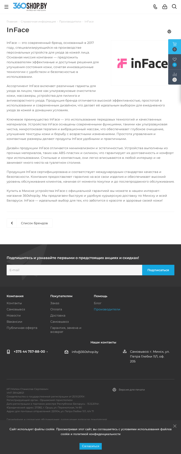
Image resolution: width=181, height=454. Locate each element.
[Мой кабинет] (164, 7)
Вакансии (14, 322)
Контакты (14, 303)
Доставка (57, 315)
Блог (98, 303)
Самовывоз (16, 309)
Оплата (56, 309)
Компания (15, 296)
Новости (14, 315)
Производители (107, 309)
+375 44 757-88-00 (29, 351)
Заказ (54, 303)
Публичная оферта (22, 328)
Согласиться (90, 446)
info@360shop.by (85, 352)
